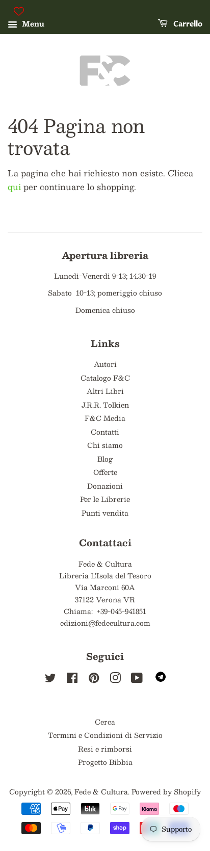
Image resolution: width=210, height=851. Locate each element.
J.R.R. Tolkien (105, 405)
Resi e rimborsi (105, 749)
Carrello (187, 24)
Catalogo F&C (105, 378)
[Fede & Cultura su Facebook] (72, 679)
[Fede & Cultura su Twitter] (50, 679)
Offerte (105, 472)
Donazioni (105, 486)
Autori (105, 364)
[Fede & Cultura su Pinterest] (93, 679)
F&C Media (105, 418)
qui (14, 187)
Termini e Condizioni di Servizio (105, 735)
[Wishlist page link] (19, 11)
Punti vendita (105, 513)
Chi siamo (105, 445)
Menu (32, 23)
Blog (105, 459)
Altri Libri (105, 391)
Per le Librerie (105, 499)
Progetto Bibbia (105, 762)
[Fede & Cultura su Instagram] (115, 679)
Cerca (105, 722)
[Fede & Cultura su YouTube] (137, 679)
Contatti (105, 432)
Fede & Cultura (101, 791)
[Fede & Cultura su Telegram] (160, 679)
